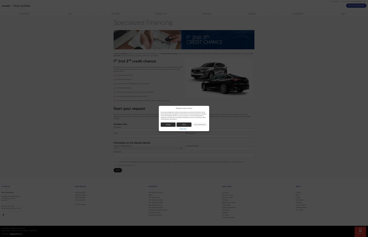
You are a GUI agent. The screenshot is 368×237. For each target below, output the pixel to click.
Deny (184, 124)
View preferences (200, 124)
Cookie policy (183, 128)
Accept (168, 124)
